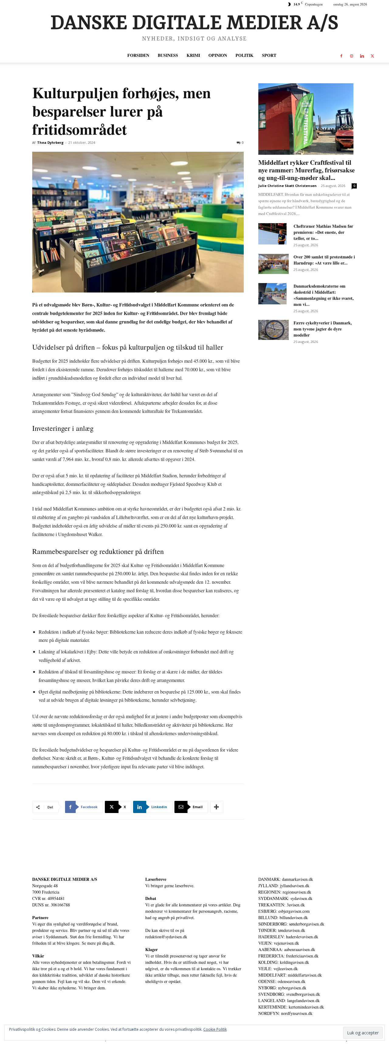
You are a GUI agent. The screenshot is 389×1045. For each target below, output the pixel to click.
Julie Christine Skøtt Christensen (287, 185)
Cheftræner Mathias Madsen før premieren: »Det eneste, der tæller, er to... (323, 232)
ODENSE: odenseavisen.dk (281, 981)
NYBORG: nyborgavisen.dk (282, 988)
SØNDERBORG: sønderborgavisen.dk (291, 924)
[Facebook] (341, 55)
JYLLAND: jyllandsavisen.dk (283, 885)
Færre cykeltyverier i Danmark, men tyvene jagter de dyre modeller (323, 329)
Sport (269, 55)
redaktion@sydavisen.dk (166, 936)
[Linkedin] (362, 55)
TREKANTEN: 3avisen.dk (281, 905)
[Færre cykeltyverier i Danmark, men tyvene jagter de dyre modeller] (273, 330)
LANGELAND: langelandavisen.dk (289, 1000)
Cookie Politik (215, 1029)
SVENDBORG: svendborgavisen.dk (289, 994)
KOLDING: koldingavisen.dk (283, 962)
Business (168, 55)
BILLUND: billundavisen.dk (283, 917)
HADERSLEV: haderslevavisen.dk (288, 936)
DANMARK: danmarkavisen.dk (285, 879)
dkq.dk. (108, 943)
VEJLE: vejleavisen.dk (278, 968)
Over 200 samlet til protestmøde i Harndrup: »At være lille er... (324, 260)
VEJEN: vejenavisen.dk (278, 943)
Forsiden (138, 55)
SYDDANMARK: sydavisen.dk (285, 898)
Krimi (193, 55)
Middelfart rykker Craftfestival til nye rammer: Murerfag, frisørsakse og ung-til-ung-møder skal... (306, 170)
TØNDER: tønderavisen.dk (281, 930)
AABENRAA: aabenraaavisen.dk (286, 949)
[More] (216, 807)
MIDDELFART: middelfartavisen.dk (290, 975)
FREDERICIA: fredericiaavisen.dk (288, 956)
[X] (372, 55)
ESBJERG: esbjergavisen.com (284, 911)
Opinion (217, 55)
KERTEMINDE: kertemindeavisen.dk (291, 1007)
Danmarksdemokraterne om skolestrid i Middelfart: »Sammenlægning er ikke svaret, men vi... (324, 295)
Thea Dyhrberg (50, 142)
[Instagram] (351, 55)
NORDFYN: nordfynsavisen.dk (285, 1013)
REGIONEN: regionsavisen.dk (284, 892)
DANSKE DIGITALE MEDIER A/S (64, 879)
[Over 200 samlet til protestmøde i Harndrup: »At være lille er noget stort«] (273, 264)
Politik (244, 55)
